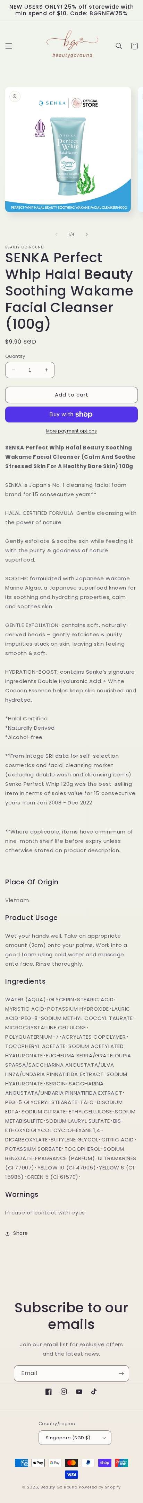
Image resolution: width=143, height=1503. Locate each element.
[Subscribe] (121, 1373)
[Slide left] (56, 234)
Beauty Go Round (59, 1487)
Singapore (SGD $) (68, 1437)
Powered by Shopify (100, 1487)
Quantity (15, 356)
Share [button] (20, 1233)
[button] (8, 46)
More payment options (71, 431)
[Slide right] (86, 234)
